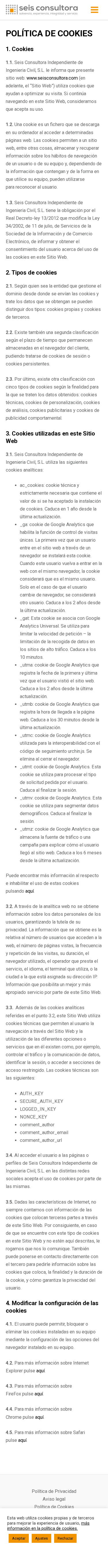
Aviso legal (54, 1499)
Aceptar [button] (18, 1538)
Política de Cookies (54, 1507)
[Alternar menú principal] (94, 10)
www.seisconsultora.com (52, 78)
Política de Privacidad (54, 1491)
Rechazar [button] (65, 1538)
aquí (29, 891)
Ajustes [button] (41, 1538)
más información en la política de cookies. (48, 1526)
